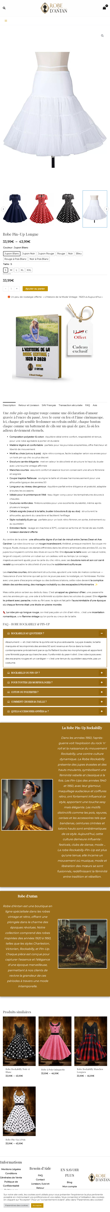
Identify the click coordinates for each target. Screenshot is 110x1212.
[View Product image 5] (15, 208)
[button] (4, 8)
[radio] (11, 253)
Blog (69, 1182)
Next (106, 209)
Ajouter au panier (35, 288)
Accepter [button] (37, 1205)
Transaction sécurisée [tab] (70, 405)
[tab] (55, 633)
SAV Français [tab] (49, 405)
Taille (6, 264)
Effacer (7, 274)
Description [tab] (9, 405)
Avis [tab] (95, 405)
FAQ (40, 1175)
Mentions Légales (11, 1169)
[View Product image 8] (95, 208)
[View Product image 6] (42, 208)
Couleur (7, 247)
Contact (40, 1179)
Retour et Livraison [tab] (28, 405)
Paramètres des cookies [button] (16, 1205)
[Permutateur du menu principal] (6, 21)
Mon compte (69, 1186)
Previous (3, 209)
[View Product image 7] (68, 208)
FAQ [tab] (87, 405)
